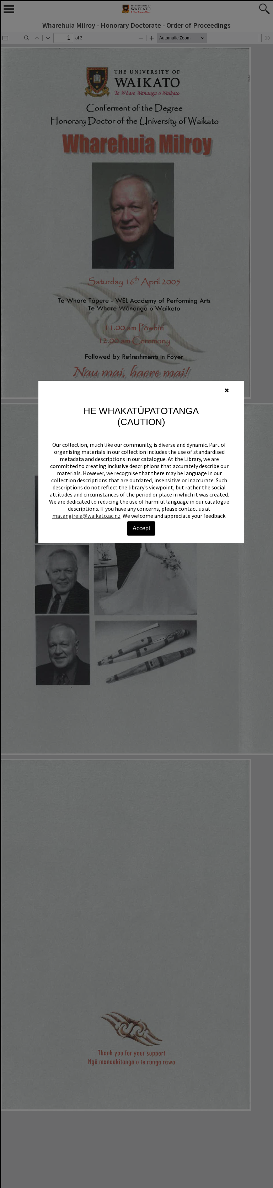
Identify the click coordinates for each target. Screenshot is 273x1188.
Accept (141, 528)
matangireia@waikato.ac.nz (86, 515)
